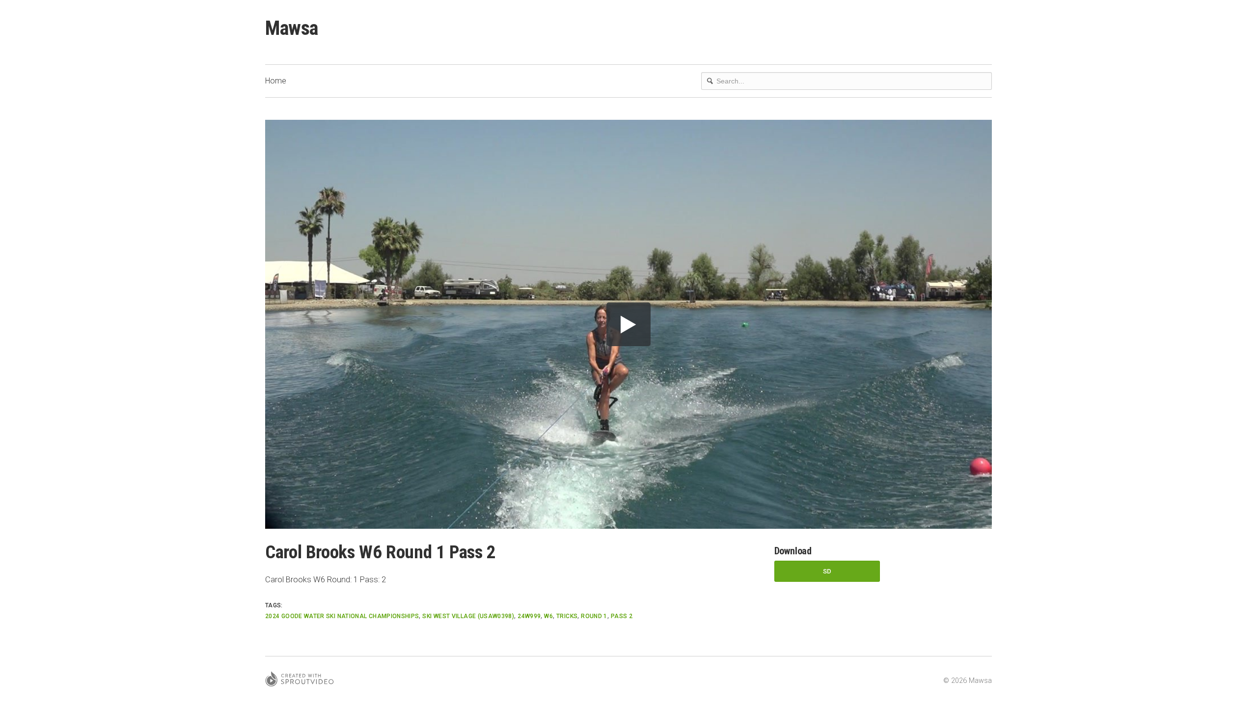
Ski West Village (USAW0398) (468, 616)
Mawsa (291, 28)
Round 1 (594, 616)
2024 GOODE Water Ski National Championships (342, 616)
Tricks (566, 616)
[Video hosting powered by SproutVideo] (299, 680)
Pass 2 (621, 616)
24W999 (529, 616)
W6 (548, 616)
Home (275, 80)
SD (827, 571)
